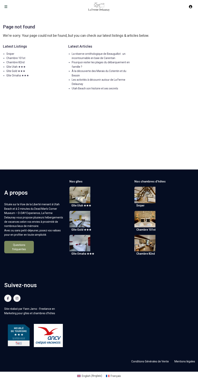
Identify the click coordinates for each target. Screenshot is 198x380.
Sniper (10, 53)
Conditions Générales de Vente (150, 361)
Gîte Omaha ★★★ (17, 75)
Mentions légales (184, 361)
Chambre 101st (15, 58)
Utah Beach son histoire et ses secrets (95, 88)
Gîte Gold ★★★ (15, 71)
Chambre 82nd (15, 62)
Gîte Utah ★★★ (16, 66)
